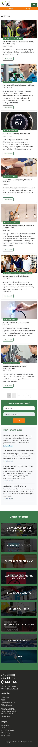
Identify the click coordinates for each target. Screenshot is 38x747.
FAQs (3, 700)
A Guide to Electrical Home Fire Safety (16, 322)
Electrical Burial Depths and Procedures (17, 435)
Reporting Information (8, 708)
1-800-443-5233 (11, 686)
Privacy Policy (6, 735)
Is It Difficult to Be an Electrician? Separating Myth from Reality (18, 43)
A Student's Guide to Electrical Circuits (16, 276)
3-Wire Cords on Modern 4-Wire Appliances (18, 451)
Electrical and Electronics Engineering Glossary (19, 85)
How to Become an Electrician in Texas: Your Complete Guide (18, 227)
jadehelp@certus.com (12, 688)
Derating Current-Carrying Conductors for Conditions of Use (18, 467)
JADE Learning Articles (8, 702)
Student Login (6, 716)
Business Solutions (7, 713)
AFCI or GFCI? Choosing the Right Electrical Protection (17, 181)
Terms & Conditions (8, 730)
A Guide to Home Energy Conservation (16, 134)
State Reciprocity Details (9, 711)
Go (19, 421)
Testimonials (6, 728)
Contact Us (5, 725)
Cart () (10, 9)
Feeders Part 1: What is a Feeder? (15, 486)
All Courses (5, 697)
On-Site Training (7, 704)
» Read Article (8, 59)
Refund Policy (6, 733)
